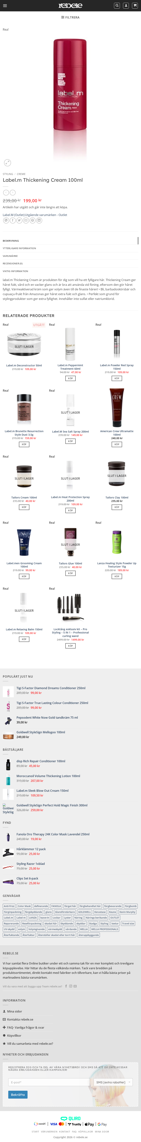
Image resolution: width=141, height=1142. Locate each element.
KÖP (70, 441)
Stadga (93, 923)
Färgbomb (131, 906)
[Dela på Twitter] (19, 220)
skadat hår (51, 923)
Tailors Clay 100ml (117, 497)
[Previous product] (12, 192)
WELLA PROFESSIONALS (104, 929)
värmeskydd (55, 929)
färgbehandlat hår (90, 906)
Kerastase (100, 912)
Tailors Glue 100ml (70, 563)
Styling (104, 923)
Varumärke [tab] (10, 256)
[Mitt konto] (126, 6)
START (35, 1131)
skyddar (81, 923)
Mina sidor (102, 1131)
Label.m (8, 917)
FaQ (74, 1131)
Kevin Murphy (127, 912)
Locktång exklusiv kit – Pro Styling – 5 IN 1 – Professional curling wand (70, 633)
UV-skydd (9, 929)
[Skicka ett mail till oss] (75, 986)
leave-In (44, 917)
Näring (78, 917)
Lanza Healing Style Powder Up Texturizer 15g (116, 565)
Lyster (67, 917)
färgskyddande (33, 912)
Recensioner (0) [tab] (13, 263)
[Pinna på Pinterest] (33, 220)
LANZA (33, 917)
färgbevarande (112, 906)
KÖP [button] (70, 378)
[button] (5, 5)
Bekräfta (18, 1095)
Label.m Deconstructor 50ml (24, 365)
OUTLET (114, 917)
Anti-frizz (9, 906)
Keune (112, 912)
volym (21, 929)
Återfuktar (29, 935)
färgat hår (70, 906)
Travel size (128, 923)
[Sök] (117, 6)
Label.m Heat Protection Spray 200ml (70, 499)
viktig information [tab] (15, 271)
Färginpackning (12, 912)
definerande (41, 906)
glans (49, 912)
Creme (21, 174)
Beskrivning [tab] (11, 240)
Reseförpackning (31, 923)
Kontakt (64, 1131)
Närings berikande (96, 917)
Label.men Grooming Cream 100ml (24, 565)
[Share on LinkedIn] (39, 220)
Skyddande (66, 923)
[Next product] (6, 192)
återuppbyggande (89, 935)
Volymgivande (36, 929)
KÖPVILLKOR (85, 1131)
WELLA (84, 929)
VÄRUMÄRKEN (49, 1131)
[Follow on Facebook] (66, 986)
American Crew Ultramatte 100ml (116, 433)
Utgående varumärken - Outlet (46, 215)
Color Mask (24, 906)
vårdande (71, 929)
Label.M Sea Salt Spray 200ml (70, 431)
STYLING (8, 174)
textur (115, 923)
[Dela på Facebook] (13, 220)
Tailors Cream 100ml (24, 497)
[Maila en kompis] (26, 220)
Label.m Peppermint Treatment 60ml (70, 367)
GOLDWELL (84, 912)
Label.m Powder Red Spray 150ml (117, 367)
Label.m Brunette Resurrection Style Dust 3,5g (24, 433)
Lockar (56, 917)
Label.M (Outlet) (14, 215)
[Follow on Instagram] (70, 986)
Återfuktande (11, 935)
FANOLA (56, 906)
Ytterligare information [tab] (19, 248)
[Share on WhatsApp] (6, 220)
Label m (21, 917)
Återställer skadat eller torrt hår (56, 935)
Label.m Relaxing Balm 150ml (24, 629)
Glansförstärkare (65, 912)
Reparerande (11, 923)
